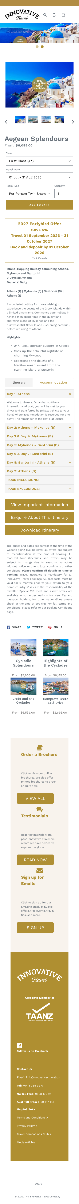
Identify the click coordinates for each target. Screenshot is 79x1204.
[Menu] (72, 14)
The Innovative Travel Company (42, 1196)
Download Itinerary (39, 530)
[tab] (18, 382)
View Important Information (39, 504)
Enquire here (29, 785)
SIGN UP (35, 927)
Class (9, 153)
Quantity (59, 185)
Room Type (12, 185)
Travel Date (13, 169)
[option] (20, 120)
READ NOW (35, 859)
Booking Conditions (59, 607)
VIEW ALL (35, 798)
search (39, 1183)
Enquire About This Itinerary (39, 517)
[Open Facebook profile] (19, 1046)
